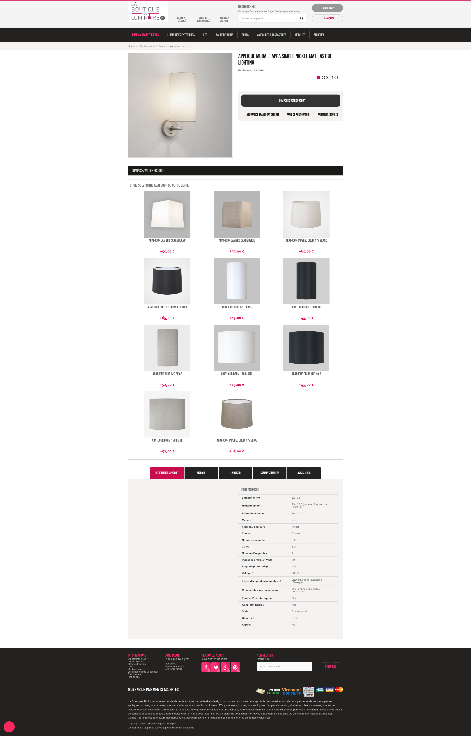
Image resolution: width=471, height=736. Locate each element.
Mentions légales (136, 669)
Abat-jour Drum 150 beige (167, 440)
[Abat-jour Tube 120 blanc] (237, 281)
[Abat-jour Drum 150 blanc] (237, 348)
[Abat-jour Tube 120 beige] (167, 348)
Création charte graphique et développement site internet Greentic (161, 727)
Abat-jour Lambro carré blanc (167, 240)
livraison (236, 473)
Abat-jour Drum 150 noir (306, 374)
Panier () (329, 18)
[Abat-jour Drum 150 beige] (167, 414)
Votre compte (329, 8)
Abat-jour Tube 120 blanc (237, 307)
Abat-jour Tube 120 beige (167, 374)
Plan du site (134, 677)
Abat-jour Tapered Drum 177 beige (237, 440)
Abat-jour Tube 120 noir (306, 307)
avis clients (304, 473)
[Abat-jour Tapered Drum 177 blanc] (306, 214)
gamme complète (270, 473)
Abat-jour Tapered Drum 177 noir (167, 307)
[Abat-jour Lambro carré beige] (237, 214)
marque (201, 473)
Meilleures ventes (173, 669)
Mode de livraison (137, 664)
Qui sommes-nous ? (138, 659)
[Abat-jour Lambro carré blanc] (167, 214)
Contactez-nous (136, 661)
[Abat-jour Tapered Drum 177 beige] (237, 414)
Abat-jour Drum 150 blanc (236, 374)
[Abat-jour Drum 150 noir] (306, 348)
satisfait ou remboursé (203, 19)
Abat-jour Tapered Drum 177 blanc (306, 240)
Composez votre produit (292, 100)
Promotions (170, 663)
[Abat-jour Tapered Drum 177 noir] (167, 281)
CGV (130, 666)
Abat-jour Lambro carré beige (237, 240)
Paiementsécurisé (181, 19)
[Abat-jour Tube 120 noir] (306, 281)
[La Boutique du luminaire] (148, 11)
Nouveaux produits (174, 666)
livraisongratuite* (224, 19)
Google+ (171, 723)
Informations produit (166, 473)
